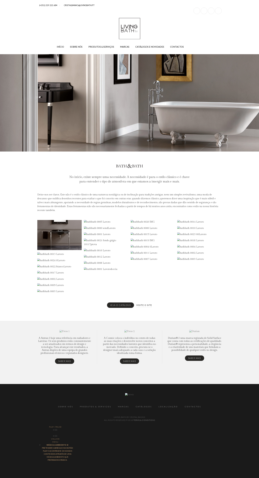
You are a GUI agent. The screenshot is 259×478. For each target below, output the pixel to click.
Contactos (177, 46)
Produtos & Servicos (95, 406)
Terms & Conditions (144, 420)
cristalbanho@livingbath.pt (79, 5)
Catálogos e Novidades (149, 46)
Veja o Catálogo (120, 305)
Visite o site (144, 305)
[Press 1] (64, 347)
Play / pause (55, 427)
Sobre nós (76, 46)
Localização (168, 406)
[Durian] (194, 347)
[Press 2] (129, 347)
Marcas (124, 46)
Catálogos (144, 406)
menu (55, 442)
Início (60, 46)
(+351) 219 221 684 (48, 5)
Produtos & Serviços (101, 46)
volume (55, 439)
